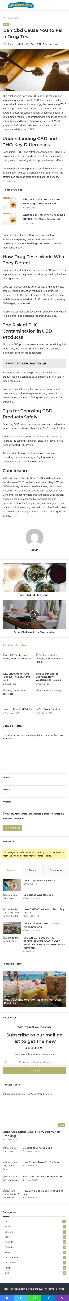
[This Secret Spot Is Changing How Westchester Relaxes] (51, 662)
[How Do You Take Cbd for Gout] (11, 1167)
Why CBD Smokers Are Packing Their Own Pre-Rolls (17, 676)
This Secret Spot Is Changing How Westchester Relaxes (48, 676)
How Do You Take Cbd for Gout (41, 1162)
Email (6, 789)
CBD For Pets (11, 1257)
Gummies (9, 1247)
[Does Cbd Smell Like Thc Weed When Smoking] (12, 928)
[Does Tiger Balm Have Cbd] (12, 885)
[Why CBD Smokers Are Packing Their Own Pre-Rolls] (18, 662)
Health (7, 1226)
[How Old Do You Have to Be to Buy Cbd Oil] (12, 914)
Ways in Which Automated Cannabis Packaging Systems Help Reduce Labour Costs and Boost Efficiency (33, 999)
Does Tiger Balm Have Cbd (39, 880)
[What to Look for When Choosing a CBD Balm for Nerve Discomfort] (11, 219)
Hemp (7, 1267)
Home (8, 18)
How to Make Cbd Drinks (17, 709)
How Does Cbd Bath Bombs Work (43, 1176)
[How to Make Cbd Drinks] (18, 697)
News (7, 1252)
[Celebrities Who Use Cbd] (12, 899)
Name (6, 777)
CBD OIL (8, 1231)
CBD (16, 18)
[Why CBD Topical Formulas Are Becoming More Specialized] (11, 203)
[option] (36, 989)
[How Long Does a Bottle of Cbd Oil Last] (11, 1195)
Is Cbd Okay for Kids (48, 709)
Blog (6, 1273)
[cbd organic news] (21, 5)
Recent (33, 870)
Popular (11, 870)
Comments (56, 870)
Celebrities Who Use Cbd (38, 894)
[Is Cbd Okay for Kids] (51, 697)
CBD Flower (10, 1262)
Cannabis (9, 1242)
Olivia (10, 44)
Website (7, 801)
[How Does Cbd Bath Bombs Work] (11, 1181)
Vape (7, 1237)
